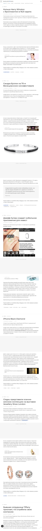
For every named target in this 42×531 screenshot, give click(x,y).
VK (25, 67)
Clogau (9, 414)
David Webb (9, 64)
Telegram (22, 67)
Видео (12, 3)
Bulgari (4, 64)
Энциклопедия (17, 3)
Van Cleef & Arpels (17, 64)
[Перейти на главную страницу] (8, 1)
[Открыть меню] (1, 1)
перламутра (24, 420)
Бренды (22, 3)
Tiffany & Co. (17, 522)
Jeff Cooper (22, 282)
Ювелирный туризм (29, 3)
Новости (5, 3)
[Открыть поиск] (41, 1)
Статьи (9, 3)
